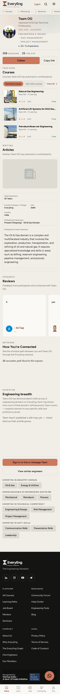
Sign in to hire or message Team (30, 462)
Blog (33, 614)
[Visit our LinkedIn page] (6, 577)
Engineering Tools (40, 608)
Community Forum (40, 595)
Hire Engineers (10, 655)
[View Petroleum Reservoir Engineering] (10, 131)
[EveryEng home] (13, 4)
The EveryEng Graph (13, 648)
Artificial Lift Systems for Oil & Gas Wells (36, 109)
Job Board (8, 608)
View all (50, 83)
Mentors (7, 614)
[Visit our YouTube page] (22, 577)
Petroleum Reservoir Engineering (35, 126)
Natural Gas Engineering (31, 91)
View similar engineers (30, 471)
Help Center (37, 601)
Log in (37, 4)
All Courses (8, 595)
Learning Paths (10, 601)
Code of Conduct (40, 648)
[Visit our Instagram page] (14, 577)
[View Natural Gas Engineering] (10, 96)
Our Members (9, 661)
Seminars (7, 621)
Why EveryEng (10, 642)
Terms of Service (39, 642)
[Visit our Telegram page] (31, 577)
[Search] (45, 4)
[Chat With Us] (49, 676)
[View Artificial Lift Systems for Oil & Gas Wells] (10, 114)
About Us (7, 635)
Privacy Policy (38, 635)
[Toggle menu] (53, 4)
